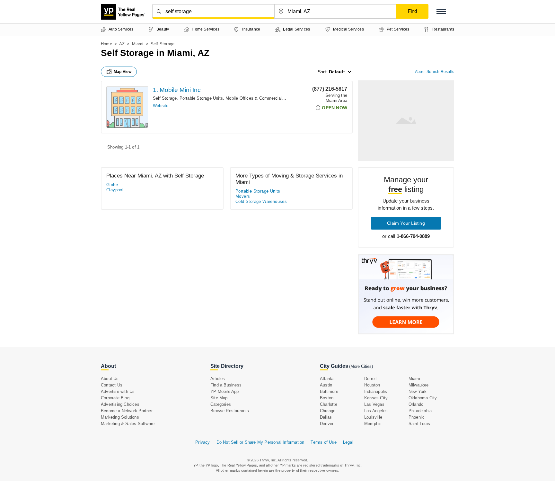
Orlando (416, 404)
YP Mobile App (224, 391)
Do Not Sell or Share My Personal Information (260, 442)
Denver (326, 423)
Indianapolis (375, 391)
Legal (348, 442)
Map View (123, 71)
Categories (220, 404)
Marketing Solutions (120, 417)
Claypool (114, 189)
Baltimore (329, 391)
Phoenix (416, 417)
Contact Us (111, 385)
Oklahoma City (423, 397)
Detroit (370, 378)
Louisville (373, 417)
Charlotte (328, 404)
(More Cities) (361, 366)
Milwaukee (419, 385)
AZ (122, 43)
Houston (372, 385)
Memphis (373, 423)
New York (418, 391)
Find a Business (226, 385)
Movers (242, 196)
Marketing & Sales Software (127, 423)
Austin (326, 385)
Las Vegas (374, 404)
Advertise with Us (118, 391)
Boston (326, 397)
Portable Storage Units (201, 98)
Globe (112, 184)
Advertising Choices (120, 404)
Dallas (326, 417)
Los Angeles (376, 410)
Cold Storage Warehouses (261, 201)
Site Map (219, 397)
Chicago (327, 410)
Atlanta (326, 378)
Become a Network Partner (127, 410)
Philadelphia (420, 410)
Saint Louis (419, 423)
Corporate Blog (115, 397)
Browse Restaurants (229, 410)
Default (337, 71)
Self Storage (165, 98)
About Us (110, 378)
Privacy (202, 442)
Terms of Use (323, 442)
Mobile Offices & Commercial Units (259, 98)
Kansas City (376, 397)
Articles (217, 378)
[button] (441, 11)
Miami (138, 43)
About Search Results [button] (434, 71)
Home (106, 43)
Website (160, 106)
